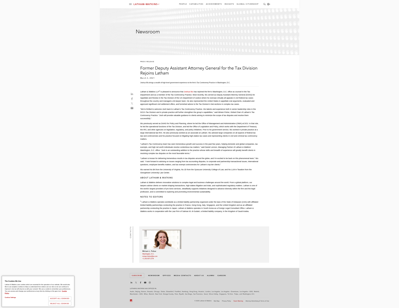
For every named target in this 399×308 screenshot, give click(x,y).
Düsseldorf (169, 291)
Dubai (163, 291)
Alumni (210, 275)
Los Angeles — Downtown (229, 291)
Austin (132, 291)
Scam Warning (238, 301)
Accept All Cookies (59, 298)
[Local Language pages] (269, 4)
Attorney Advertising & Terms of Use (257, 301)
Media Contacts (182, 275)
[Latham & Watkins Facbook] (140, 282)
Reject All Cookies (59, 303)
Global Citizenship (247, 4)
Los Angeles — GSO (246, 291)
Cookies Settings (10, 297)
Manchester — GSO (136, 294)
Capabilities (196, 4)
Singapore (222, 294)
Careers (221, 275)
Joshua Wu (188, 92)
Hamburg (185, 291)
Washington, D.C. (148, 254)
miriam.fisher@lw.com (150, 256)
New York (158, 294)
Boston (143, 291)
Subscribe (137, 275)
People (183, 4)
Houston (201, 291)
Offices (167, 275)
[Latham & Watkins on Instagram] (149, 282)
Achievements (214, 4)
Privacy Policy (226, 301)
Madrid (256, 291)
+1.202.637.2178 (148, 258)
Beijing (137, 291)
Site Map (216, 301)
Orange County (168, 294)
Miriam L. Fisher (149, 251)
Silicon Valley (213, 294)
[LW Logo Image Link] (146, 4)
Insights (229, 4)
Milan (146, 294)
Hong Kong (193, 291)
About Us (199, 275)
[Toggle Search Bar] (264, 4)
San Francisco (198, 294)
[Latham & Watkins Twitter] (136, 282)
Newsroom (154, 275)
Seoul (206, 294)
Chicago (157, 291)
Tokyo (236, 294)
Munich (151, 294)
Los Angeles (216, 291)
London (208, 291)
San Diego (188, 294)
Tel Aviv (230, 294)
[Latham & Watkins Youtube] (145, 282)
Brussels (150, 291)
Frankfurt (178, 291)
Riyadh (181, 294)
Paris (176, 294)
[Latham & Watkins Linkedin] (131, 282)
